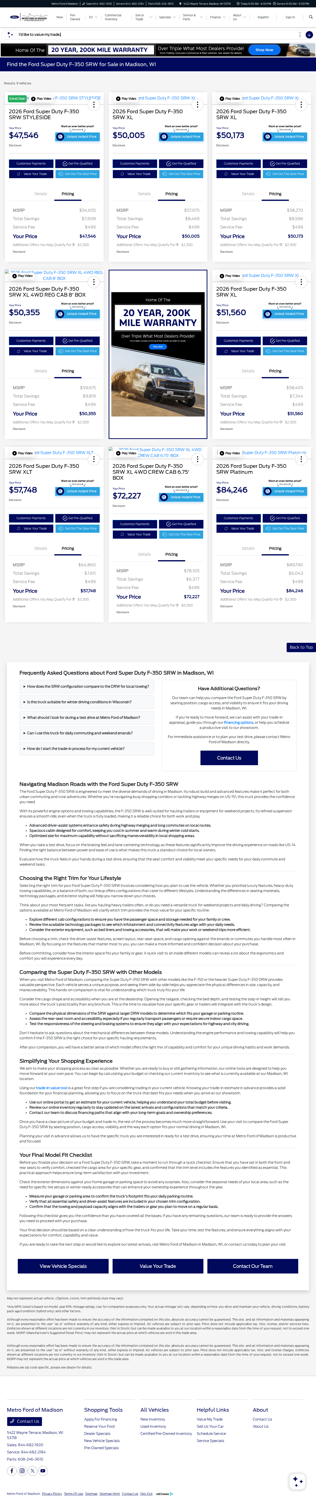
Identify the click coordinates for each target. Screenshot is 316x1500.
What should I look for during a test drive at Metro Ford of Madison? (83, 718)
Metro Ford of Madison (23, 1494)
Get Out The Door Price (81, 174)
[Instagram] (22, 1471)
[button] (41, 98)
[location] (180, 3)
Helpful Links (213, 1410)
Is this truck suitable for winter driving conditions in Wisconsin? (79, 702)
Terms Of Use (73, 1494)
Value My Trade (210, 1419)
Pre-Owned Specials (101, 1448)
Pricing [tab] (68, 194)
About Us (261, 1426)
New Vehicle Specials (102, 1441)
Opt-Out (146, 1494)
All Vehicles (154, 1410)
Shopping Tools (103, 1410)
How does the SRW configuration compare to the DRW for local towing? (88, 686)
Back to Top (301, 647)
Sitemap (91, 1494)
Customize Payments (31, 163)
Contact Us (27, 1421)
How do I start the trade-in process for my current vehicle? (76, 749)
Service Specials (210, 1441)
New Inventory (152, 1419)
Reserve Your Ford (99, 1426)
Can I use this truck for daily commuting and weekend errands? (80, 733)
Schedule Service (211, 1434)
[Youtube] (43, 1471)
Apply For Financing (100, 1419)
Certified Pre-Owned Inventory (166, 1434)
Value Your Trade (35, 174)
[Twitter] (33, 1471)
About (260, 1410)
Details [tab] (41, 194)
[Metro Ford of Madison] (29, 17)
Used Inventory (153, 1426)
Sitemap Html (109, 1494)
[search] (311, 17)
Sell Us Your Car (210, 1426)
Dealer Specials (97, 1434)
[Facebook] (12, 1471)
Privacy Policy (52, 1494)
